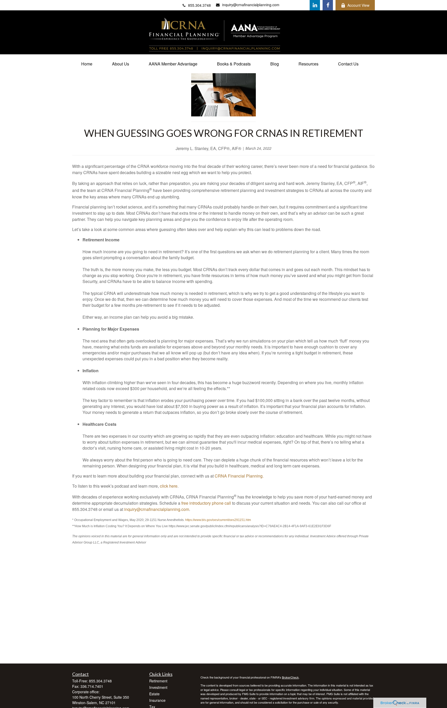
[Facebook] (328, 5)
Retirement (158, 680)
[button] (87, 64)
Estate (154, 693)
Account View (358, 5)
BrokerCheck (290, 677)
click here (168, 486)
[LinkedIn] (315, 5)
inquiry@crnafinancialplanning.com (250, 4)
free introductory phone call (206, 503)
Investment (158, 687)
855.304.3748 (199, 5)
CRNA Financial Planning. (239, 476)
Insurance (157, 700)
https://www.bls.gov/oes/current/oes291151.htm (218, 520)
